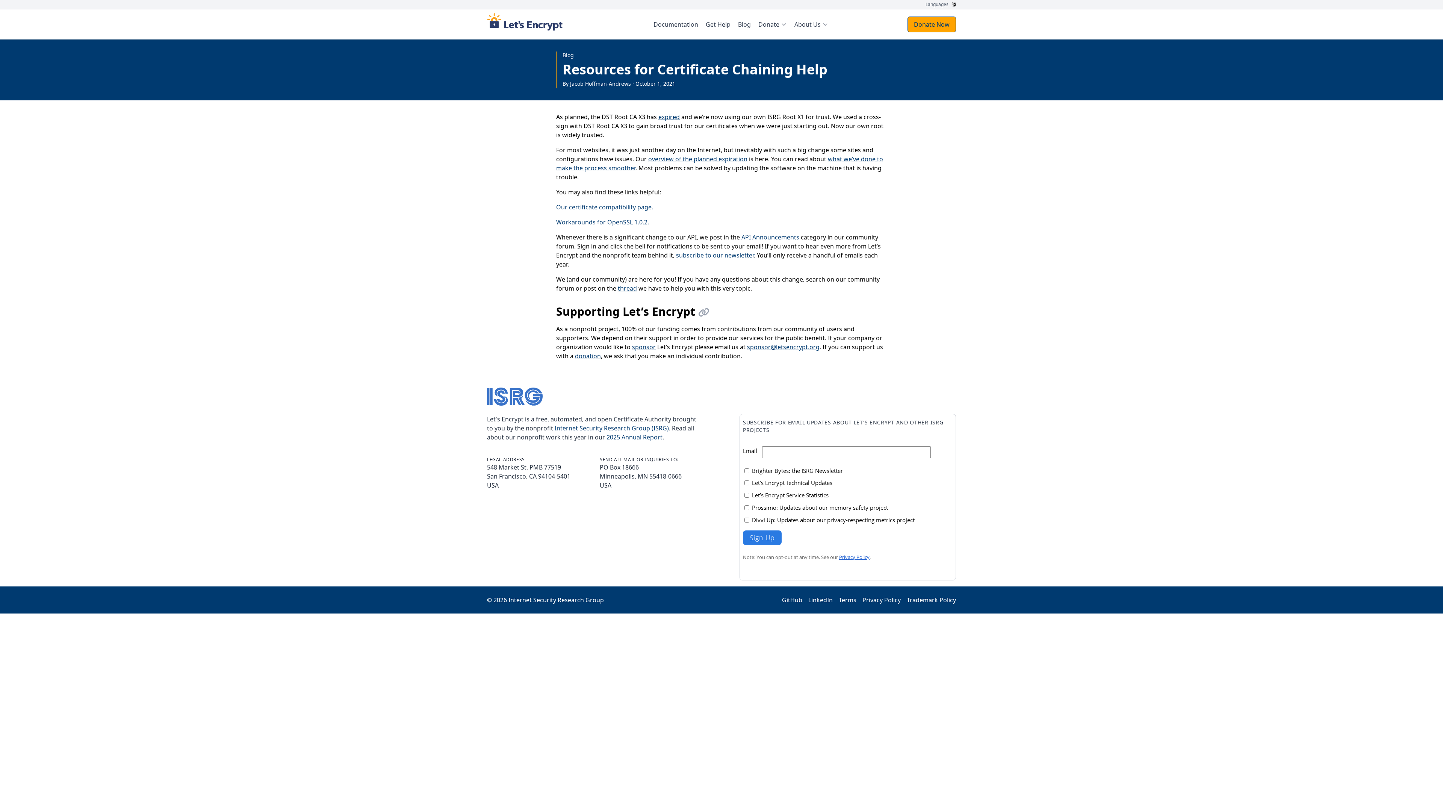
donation (588, 356)
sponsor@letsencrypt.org (783, 347)
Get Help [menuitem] (718, 24)
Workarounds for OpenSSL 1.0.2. (602, 222)
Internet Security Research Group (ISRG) (612, 428)
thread (627, 288)
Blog (568, 55)
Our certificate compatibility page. (604, 207)
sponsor (644, 347)
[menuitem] (772, 24)
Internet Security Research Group (556, 600)
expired (669, 117)
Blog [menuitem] (744, 24)
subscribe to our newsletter (715, 255)
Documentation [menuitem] (675, 24)
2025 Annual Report (635, 437)
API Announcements (770, 237)
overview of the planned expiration (697, 159)
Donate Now (932, 24)
